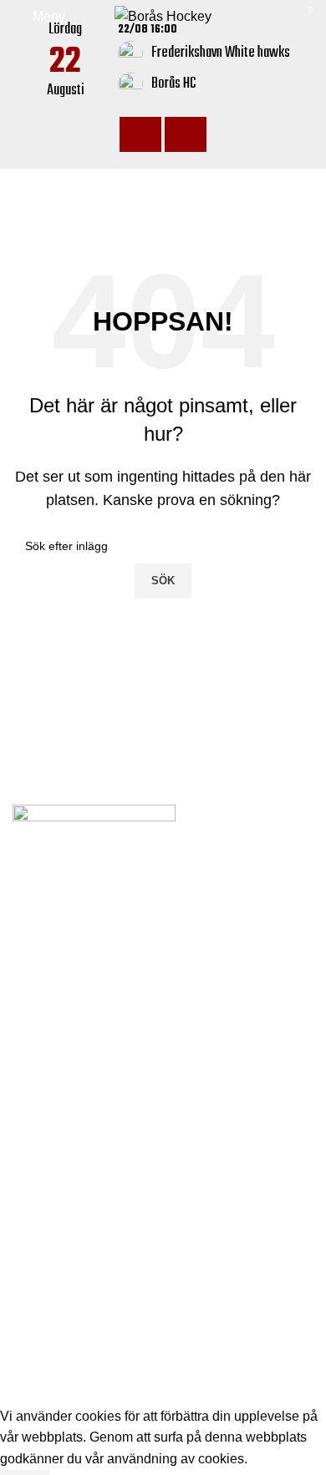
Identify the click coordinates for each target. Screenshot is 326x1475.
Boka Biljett (46, 1153)
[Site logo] (163, 15)
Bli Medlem (46, 1184)
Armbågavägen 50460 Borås (116, 1020)
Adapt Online (125, 1394)
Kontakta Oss (52, 1216)
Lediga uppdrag (59, 1121)
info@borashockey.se (94, 1047)
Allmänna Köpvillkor (72, 1247)
